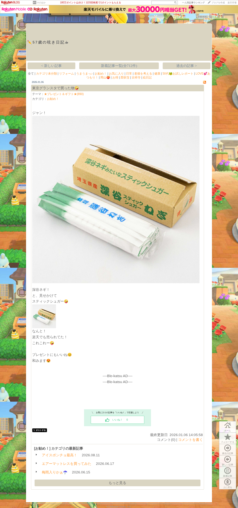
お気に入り (116, 73)
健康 (157, 73)
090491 (203, 16)
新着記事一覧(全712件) (119, 66)
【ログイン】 (204, 20)
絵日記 (147, 77)
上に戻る (227, 487)
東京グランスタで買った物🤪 (55, 88)
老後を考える (143, 73)
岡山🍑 (105, 77)
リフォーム (66, 73)
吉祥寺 (136, 77)
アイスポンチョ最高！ (59, 455)
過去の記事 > (186, 66)
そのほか (41, 2)
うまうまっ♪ (84, 73)
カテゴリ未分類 (46, 73)
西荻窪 (124, 77)
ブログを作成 (218, 2)
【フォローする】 (187, 20)
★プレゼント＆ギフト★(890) (64, 94)
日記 (38, 20)
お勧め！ (101, 73)
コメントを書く (190, 440)
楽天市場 (232, 2)
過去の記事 (227, 453)
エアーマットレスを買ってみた (66, 464)
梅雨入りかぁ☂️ (54, 472)
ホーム (30, 20)
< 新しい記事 (51, 66)
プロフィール (50, 20)
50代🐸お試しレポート (178, 73)
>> (193, 2)
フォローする (227, 442)
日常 (129, 73)
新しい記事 (227, 464)
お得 (115, 77)
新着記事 (227, 476)
